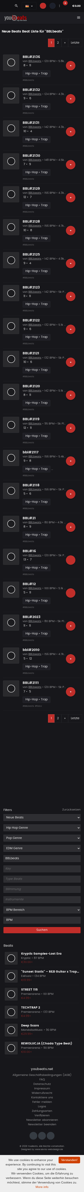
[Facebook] (42, 1136)
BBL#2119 (31, 419)
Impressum (42, 1088)
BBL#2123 (31, 287)
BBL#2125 (31, 254)
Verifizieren (42, 1115)
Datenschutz (42, 1084)
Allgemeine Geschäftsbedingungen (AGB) (42, 1075)
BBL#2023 (31, 617)
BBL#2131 (31, 122)
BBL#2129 (31, 188)
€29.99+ (27, 1034)
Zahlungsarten (42, 1111)
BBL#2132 (31, 90)
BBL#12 (29, 584)
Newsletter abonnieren (42, 1120)
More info (42, 1187)
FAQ (42, 1079)
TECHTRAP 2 (30, 1007)
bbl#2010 (31, 650)
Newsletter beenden (42, 1124)
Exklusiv (26, 976)
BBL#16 (29, 551)
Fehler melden (42, 1102)
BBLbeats (34, 61)
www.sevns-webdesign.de (49, 1149)
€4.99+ (26, 998)
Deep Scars (30, 1025)
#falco (38, 706)
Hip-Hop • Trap (36, 73)
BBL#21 (29, 518)
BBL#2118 (31, 485)
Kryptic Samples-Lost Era (41, 953)
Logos (42, 1106)
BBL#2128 (31, 221)
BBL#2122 (31, 320)
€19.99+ (26, 980)
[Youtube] (50, 1136)
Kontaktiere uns (42, 1097)
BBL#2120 (31, 386)
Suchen (42, 930)
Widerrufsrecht (42, 1093)
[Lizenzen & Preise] (70, 560)
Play (11, 62)
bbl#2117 (31, 452)
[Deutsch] (27, 6)
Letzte (75, 42)
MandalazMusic (32, 1030)
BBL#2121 (31, 353)
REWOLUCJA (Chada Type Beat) (46, 1043)
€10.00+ (26, 1052)
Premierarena (30, 994)
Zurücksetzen (71, 809)
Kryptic (26, 958)
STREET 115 (29, 989)
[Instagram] (33, 1136)
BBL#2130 (31, 155)
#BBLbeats (28, 80)
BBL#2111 (31, 683)
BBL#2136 (31, 57)
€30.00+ (27, 962)
